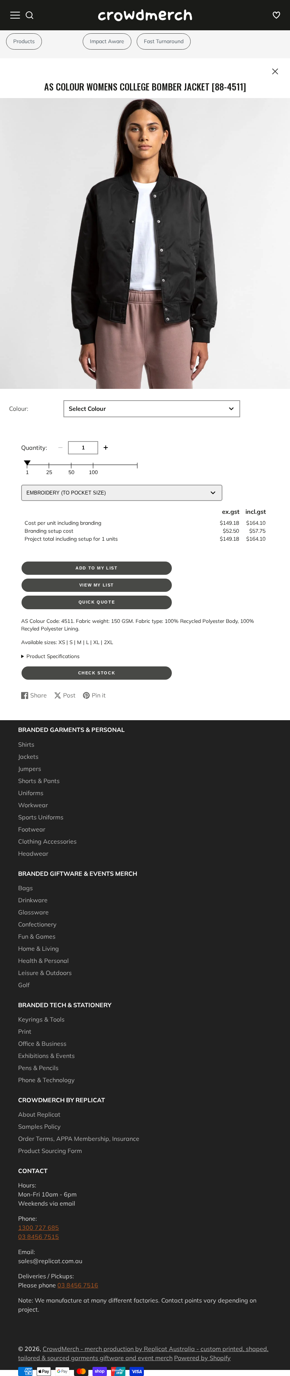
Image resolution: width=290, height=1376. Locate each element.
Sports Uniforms (40, 817)
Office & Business (42, 1043)
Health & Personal (43, 960)
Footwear (31, 829)
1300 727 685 (38, 1227)
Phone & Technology (46, 1080)
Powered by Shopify (202, 1358)
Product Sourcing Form (50, 1150)
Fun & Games (37, 936)
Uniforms (30, 793)
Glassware (33, 912)
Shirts (26, 744)
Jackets (28, 756)
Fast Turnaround (164, 41)
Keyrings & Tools (41, 1019)
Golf (23, 985)
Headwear (33, 853)
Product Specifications (53, 656)
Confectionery (37, 924)
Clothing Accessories (47, 841)
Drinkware (33, 900)
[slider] (27, 462)
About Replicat (39, 1114)
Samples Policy (39, 1126)
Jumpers (29, 768)
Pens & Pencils (38, 1068)
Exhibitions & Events (46, 1055)
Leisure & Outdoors (45, 973)
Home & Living (38, 948)
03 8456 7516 (77, 1285)
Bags (25, 888)
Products (24, 41)
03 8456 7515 (38, 1236)
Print (24, 1031)
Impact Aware (107, 41)
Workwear (33, 805)
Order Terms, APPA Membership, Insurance (78, 1138)
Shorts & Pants (39, 781)
